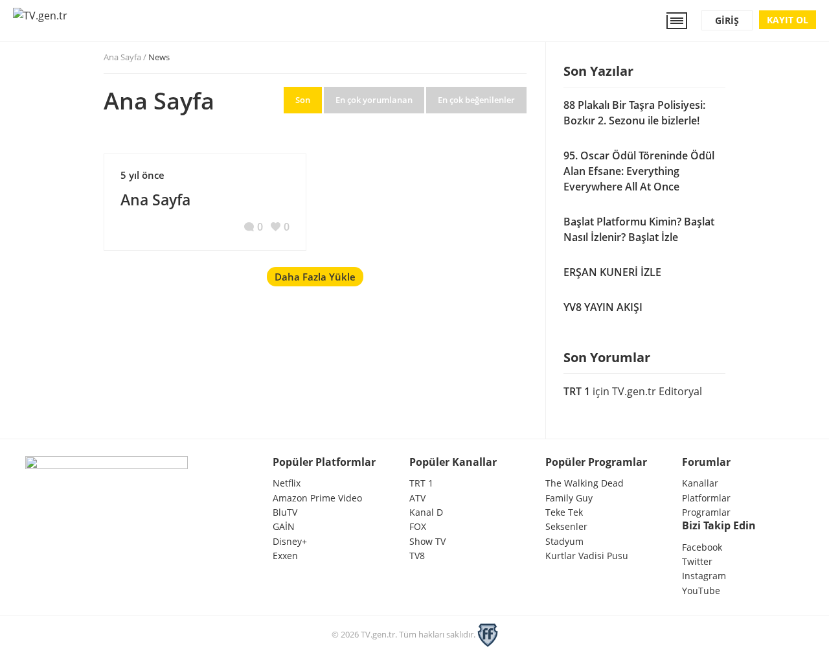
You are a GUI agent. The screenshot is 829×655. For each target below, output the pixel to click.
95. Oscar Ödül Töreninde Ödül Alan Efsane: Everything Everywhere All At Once (638, 171)
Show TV (427, 541)
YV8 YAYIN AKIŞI (602, 307)
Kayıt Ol (787, 20)
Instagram (704, 575)
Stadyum (564, 541)
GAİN (284, 526)
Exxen (285, 555)
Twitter (697, 561)
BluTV (285, 512)
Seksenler (566, 526)
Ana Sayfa (122, 57)
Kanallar (700, 483)
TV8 (417, 555)
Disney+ (290, 541)
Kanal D (426, 512)
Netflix (287, 483)
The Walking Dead (584, 483)
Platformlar (706, 498)
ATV (417, 498)
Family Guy (569, 498)
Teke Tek (564, 512)
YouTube (701, 590)
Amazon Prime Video (317, 498)
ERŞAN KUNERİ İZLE (612, 272)
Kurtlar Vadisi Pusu (586, 555)
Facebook (702, 547)
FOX (417, 526)
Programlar (706, 512)
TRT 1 (576, 391)
